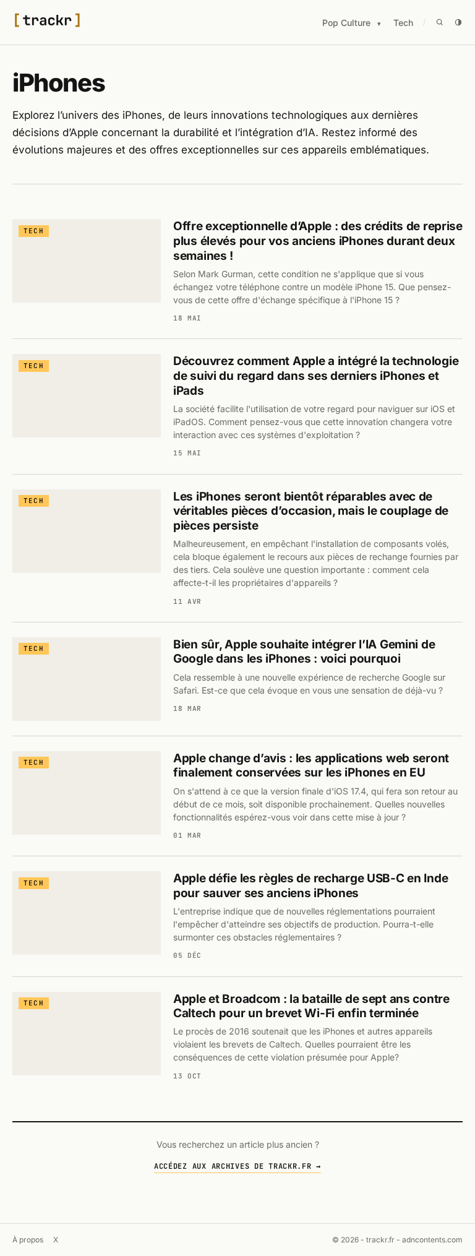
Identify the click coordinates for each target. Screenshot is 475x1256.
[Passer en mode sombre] (458, 22)
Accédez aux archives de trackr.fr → (237, 1166)
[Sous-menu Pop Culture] (379, 23)
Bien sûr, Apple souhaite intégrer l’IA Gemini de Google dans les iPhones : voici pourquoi (304, 651)
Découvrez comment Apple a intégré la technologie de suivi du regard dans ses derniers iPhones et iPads (315, 376)
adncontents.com (432, 1239)
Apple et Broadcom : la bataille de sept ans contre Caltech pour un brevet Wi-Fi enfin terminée (311, 1006)
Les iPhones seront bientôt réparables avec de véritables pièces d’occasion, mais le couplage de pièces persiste (310, 511)
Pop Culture (346, 22)
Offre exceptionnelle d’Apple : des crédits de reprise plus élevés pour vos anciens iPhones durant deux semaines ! (318, 241)
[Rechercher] (439, 22)
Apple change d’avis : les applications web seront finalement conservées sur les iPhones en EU (311, 765)
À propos (27, 1239)
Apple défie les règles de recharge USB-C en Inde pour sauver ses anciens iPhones (310, 885)
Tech (403, 22)
